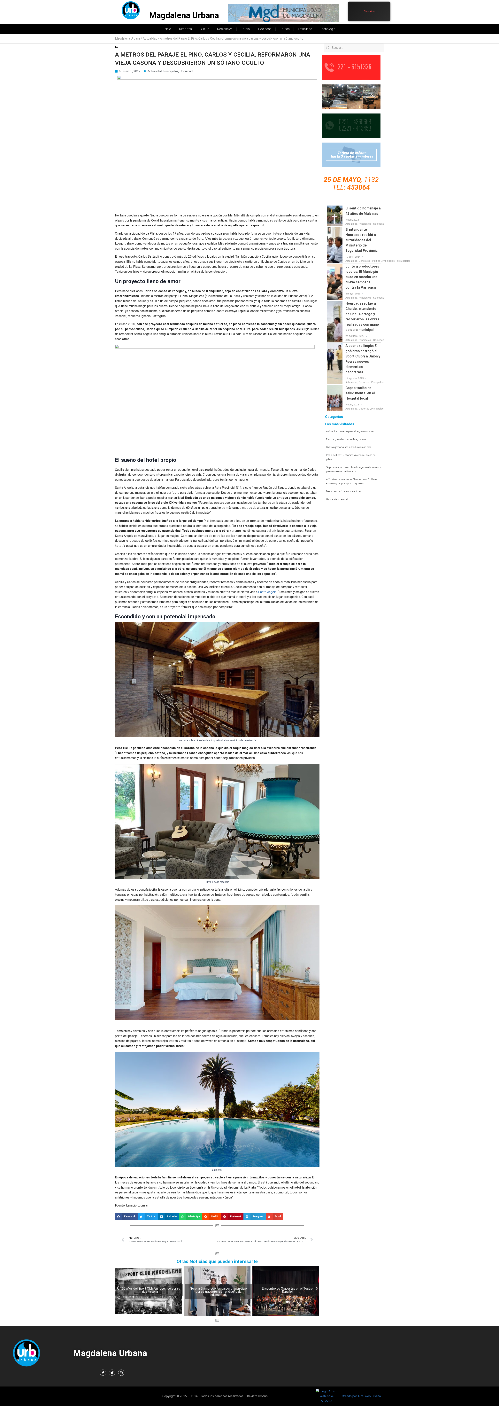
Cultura (204, 29)
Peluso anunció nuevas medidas (343, 491)
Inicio (167, 29)
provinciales (404, 260)
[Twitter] (112, 1373)
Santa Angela (267, 592)
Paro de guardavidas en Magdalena (346, 439)
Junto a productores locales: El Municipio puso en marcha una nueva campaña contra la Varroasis (362, 276)
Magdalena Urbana (184, 15)
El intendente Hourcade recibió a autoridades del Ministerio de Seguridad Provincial (362, 240)
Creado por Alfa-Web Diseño (361, 1396)
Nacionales (225, 29)
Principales (170, 71)
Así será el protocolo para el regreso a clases (350, 431)
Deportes (185, 29)
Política (285, 29)
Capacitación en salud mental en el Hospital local (360, 393)
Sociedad (265, 29)
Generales (364, 260)
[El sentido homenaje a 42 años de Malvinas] (334, 216)
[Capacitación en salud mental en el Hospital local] (334, 398)
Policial (245, 29)
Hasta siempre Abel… (337, 499)
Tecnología (327, 29)
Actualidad (305, 29)
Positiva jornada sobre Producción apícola (349, 447)
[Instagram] (121, 1373)
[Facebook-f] (103, 1373)
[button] (126, 1216)
